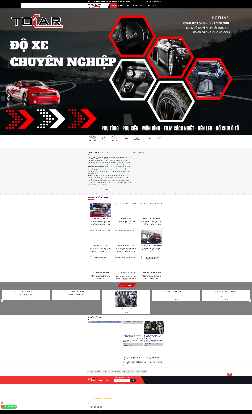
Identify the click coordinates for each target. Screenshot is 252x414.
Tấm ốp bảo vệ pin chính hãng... (176, 309)
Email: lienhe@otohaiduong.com (155, 1)
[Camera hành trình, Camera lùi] (151, 263)
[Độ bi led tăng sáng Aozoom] (126, 237)
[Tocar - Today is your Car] (139, 152)
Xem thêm (107, 189)
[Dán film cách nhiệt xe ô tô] (151, 210)
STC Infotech (120, 411)
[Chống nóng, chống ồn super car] (151, 237)
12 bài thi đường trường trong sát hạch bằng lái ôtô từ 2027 (133, 358)
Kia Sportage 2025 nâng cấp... (26, 296)
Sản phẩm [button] (134, 5)
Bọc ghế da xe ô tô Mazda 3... (126, 294)
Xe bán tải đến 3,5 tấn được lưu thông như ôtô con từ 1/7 (132, 336)
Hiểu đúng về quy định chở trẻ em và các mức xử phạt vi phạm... (153, 336)
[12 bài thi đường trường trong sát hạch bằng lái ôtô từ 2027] (133, 349)
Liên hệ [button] (154, 5)
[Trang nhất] (95, 5)
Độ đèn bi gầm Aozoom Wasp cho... (76, 296)
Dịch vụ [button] (128, 5)
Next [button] (250, 300)
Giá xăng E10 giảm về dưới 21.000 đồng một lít (152, 358)
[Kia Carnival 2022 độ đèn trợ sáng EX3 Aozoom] (226, 292)
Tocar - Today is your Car (98, 153)
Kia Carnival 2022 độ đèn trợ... (226, 296)
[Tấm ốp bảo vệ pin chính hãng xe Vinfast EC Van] (176, 299)
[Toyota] (114, 138)
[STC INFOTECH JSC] (144, 370)
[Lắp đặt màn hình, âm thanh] (100, 263)
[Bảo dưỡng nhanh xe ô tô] (100, 210)
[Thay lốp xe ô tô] (126, 210)
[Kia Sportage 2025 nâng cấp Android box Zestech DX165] (26, 292)
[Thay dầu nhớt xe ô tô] (100, 237)
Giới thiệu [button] (120, 5)
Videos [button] (148, 5)
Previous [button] (2, 300)
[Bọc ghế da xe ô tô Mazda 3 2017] (126, 291)
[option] (26, 295)
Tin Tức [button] (142, 5)
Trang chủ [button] (113, 5)
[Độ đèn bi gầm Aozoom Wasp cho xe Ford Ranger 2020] (76, 292)
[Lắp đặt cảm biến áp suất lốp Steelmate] (126, 263)
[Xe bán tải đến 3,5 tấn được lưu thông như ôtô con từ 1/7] (133, 327)
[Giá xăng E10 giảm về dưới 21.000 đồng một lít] (154, 349)
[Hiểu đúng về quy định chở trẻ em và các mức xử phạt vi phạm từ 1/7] (154, 327)
